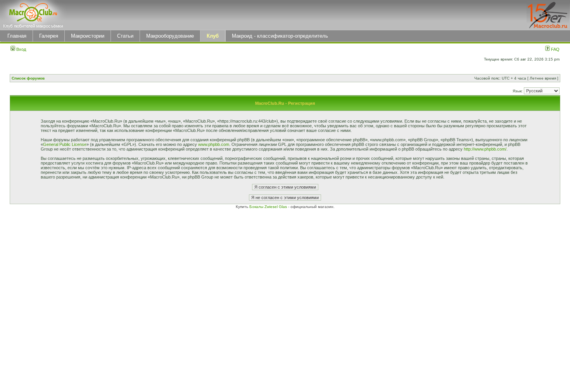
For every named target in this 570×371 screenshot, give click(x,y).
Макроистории (87, 36)
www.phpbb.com (213, 144)
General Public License (64, 144)
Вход (20, 49)
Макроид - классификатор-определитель (280, 36)
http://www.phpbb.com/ (485, 149)
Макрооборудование (170, 36)
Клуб (213, 36)
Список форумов (28, 78)
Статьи (125, 36)
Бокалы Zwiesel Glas (268, 207)
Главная (16, 36)
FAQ (555, 49)
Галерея (48, 36)
